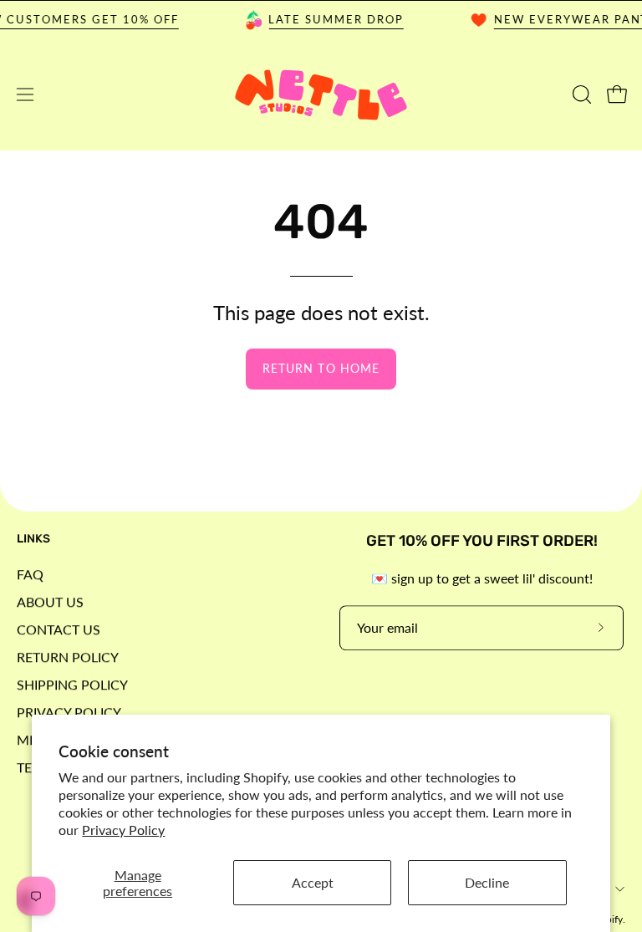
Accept (313, 882)
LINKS (33, 539)
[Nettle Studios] (321, 95)
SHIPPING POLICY (72, 684)
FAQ (30, 574)
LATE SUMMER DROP (331, 19)
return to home (321, 368)
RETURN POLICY (68, 657)
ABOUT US (50, 601)
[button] (580, 94)
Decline (487, 882)
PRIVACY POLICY (69, 712)
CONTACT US (58, 629)
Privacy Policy (123, 830)
